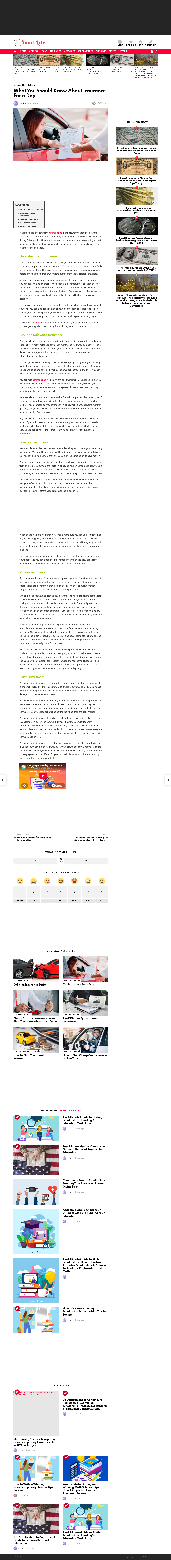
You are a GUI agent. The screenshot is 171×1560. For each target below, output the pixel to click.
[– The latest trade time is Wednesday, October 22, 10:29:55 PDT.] (73, 60)
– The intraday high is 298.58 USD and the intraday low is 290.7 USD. (121, 70)
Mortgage (69, 52)
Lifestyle (123, 52)
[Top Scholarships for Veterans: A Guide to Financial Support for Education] (36, 1160)
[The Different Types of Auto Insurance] (85, 1003)
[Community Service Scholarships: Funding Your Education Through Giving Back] (36, 1192)
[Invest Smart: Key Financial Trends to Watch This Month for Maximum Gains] (25, 60)
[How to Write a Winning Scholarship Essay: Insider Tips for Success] (36, 1320)
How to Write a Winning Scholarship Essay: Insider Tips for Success (85, 1311)
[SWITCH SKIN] (151, 51)
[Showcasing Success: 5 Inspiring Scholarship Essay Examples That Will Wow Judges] (36, 1413)
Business (33, 52)
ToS (137, 1557)
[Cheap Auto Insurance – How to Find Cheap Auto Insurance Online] (36, 1003)
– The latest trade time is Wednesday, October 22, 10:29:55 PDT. (73, 70)
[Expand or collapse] (41, 205)
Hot (140, 45)
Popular (131, 45)
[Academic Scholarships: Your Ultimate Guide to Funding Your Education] (36, 1231)
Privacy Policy (127, 1557)
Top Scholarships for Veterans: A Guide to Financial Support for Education (84, 1149)
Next (156, 67)
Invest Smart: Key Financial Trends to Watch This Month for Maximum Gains (136, 151)
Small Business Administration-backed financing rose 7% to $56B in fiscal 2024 (136, 241)
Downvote (86, 861)
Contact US (153, 1557)
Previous (14, 67)
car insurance (55, 232)
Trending (150, 45)
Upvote (35, 861)
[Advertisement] (85, 17)
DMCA (143, 1557)
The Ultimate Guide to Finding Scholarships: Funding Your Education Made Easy (82, 1120)
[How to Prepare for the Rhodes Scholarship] (3, 780)
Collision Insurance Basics (29, 984)
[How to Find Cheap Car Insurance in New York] (85, 1040)
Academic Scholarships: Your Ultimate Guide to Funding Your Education (83, 1213)
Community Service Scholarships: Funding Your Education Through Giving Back (84, 1183)
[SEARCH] (156, 51)
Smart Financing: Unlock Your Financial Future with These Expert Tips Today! (49, 70)
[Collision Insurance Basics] (36, 969)
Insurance (55, 52)
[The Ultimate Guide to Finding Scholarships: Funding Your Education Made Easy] (36, 1128)
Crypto (112, 52)
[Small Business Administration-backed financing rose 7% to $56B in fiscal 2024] (98, 60)
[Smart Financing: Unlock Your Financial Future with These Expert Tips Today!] (49, 60)
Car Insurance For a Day (78, 984)
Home (23, 52)
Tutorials (100, 52)
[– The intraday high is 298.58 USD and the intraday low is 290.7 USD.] (122, 60)
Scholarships (85, 52)
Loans (43, 52)
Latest (120, 45)
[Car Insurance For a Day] (85, 969)
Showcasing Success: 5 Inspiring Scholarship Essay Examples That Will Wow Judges (34, 1442)
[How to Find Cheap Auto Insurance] (36, 1040)
